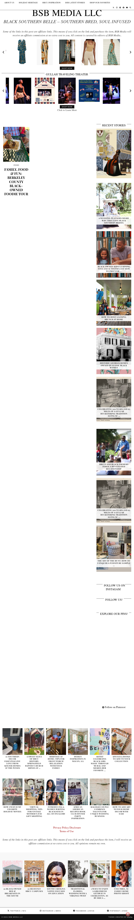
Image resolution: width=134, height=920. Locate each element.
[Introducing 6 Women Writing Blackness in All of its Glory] (56, 792)
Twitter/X (18, 911)
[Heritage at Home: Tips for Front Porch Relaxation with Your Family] (56, 741)
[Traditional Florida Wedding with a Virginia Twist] (78, 874)
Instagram (51, 911)
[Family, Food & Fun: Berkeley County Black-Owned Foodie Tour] (16, 144)
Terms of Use (67, 831)
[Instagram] (117, 7)
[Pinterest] (120, 7)
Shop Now (67, 68)
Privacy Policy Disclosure (67, 827)
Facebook (84, 911)
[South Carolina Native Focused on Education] (56, 874)
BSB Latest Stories (75, 2)
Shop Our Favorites (100, 2)
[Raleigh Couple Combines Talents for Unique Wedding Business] (100, 792)
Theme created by (120, 917)
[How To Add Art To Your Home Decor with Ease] (121, 792)
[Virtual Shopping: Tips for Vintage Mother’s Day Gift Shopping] (34, 792)
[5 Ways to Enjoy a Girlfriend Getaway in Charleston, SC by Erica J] (100, 874)
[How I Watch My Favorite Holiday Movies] (12, 792)
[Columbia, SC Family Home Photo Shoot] (121, 874)
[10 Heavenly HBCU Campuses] (34, 874)
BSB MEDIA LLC (67, 12)
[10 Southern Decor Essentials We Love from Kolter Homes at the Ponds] (12, 741)
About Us (9, 2)
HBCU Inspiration (51, 2)
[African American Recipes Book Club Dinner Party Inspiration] (78, 792)
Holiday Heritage (28, 2)
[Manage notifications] (128, 914)
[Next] (130, 52)
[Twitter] (113, 7)
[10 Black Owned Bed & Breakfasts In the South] (12, 874)
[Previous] (4, 52)
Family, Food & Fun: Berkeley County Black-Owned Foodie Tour (16, 181)
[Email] (127, 7)
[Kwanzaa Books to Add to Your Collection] (121, 741)
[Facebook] (123, 7)
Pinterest (118, 911)
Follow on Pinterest (114, 707)
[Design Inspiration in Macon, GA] (78, 741)
